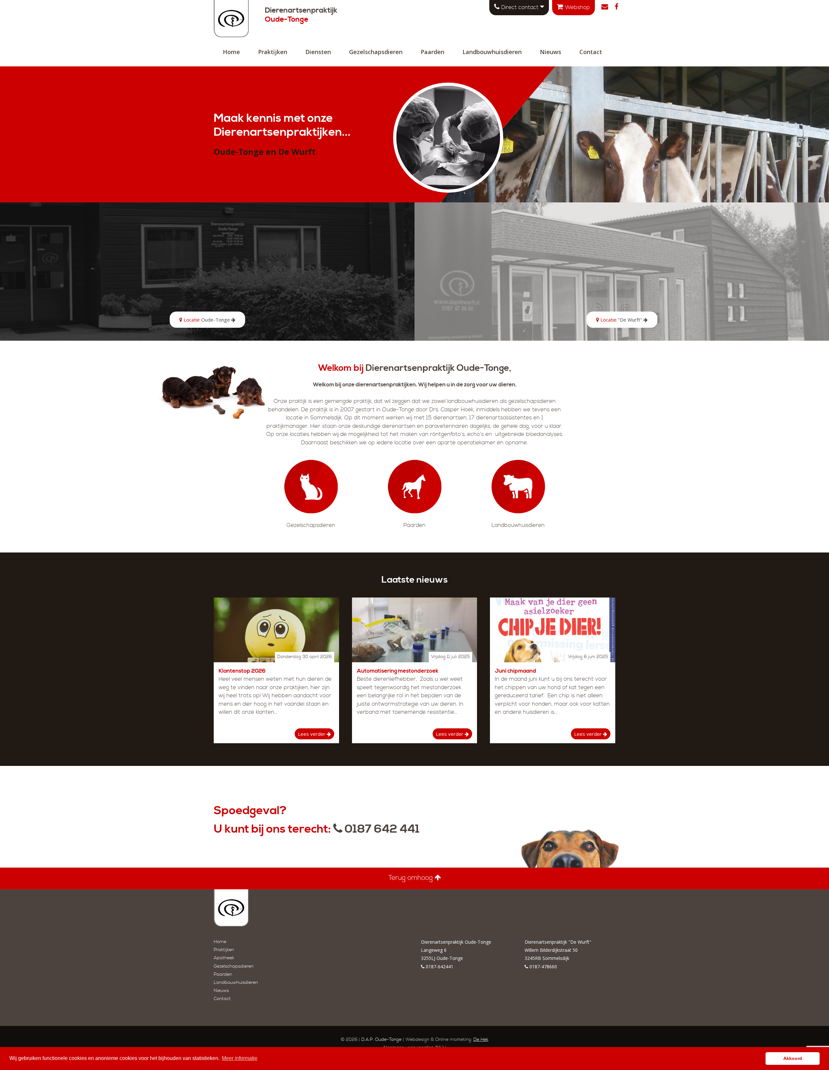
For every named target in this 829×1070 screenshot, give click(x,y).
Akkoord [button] (792, 1058)
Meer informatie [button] (239, 1058)
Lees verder (312, 734)
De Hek (480, 1039)
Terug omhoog (411, 878)
